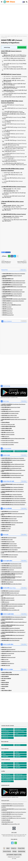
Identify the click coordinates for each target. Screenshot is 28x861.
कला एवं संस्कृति (4, 765)
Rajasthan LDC (5, 735)
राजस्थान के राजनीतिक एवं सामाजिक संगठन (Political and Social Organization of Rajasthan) (12, 626)
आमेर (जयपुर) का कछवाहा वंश (6, 678)
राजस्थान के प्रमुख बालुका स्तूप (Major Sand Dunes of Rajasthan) (14, 812)
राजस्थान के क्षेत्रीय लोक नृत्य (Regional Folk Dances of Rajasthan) (14, 502)
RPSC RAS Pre (18, 729)
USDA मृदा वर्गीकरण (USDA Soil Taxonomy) (10, 554)
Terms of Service (7, 851)
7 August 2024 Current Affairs (8, 444)
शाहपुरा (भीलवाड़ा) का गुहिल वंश (6, 690)
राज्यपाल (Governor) (5, 436)
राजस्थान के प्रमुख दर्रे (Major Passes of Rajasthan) (11, 816)
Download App (21, 851)
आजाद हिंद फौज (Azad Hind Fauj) (8, 569)
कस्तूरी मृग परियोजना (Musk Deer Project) (9, 518)
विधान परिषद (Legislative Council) (8, 432)
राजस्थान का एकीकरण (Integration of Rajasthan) (11, 628)
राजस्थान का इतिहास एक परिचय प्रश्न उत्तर (8, 426)
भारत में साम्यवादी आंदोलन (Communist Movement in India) (12, 571)
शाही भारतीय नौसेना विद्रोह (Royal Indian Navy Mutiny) (12, 583)
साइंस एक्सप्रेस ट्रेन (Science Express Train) (10, 520)
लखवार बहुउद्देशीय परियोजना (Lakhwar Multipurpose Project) (14, 280)
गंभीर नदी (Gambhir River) (8, 302)
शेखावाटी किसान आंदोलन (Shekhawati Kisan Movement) (12, 638)
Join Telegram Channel (6, 451)
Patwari (16, 733)
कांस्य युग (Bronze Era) (6, 661)
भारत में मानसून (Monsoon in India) (8, 541)
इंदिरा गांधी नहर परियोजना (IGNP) (8, 278)
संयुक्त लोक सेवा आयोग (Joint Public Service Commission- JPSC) (13, 604)
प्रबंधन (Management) (6, 781)
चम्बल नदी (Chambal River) (8, 308)
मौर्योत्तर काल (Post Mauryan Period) (8, 657)
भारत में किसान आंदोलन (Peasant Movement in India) (11, 565)
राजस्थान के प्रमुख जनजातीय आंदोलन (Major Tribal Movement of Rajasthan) (13, 633)
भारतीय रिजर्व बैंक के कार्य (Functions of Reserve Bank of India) (13, 438)
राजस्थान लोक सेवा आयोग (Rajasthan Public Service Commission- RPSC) (13, 420)
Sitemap (14, 851)
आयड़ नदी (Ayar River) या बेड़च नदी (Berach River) (12, 304)
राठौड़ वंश (3, 688)
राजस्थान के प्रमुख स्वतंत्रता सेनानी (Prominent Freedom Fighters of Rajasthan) (13, 623)
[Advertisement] (14, 19)
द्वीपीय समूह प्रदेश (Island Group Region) (9, 537)
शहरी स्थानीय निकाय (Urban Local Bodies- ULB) (10, 610)
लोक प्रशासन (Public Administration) (21, 776)
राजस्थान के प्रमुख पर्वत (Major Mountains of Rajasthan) (12, 803)
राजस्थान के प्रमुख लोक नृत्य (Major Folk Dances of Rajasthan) (13, 504)
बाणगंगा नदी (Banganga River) (8, 314)
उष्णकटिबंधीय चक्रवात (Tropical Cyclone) (9, 543)
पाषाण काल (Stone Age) (6, 665)
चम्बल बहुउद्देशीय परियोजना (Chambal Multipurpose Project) (14, 291)
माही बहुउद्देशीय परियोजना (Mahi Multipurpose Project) (12, 289)
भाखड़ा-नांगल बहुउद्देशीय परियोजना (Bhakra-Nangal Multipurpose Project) (14, 287)
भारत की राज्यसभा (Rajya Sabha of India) (9, 415)
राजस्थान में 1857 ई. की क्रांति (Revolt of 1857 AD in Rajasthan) (14, 818)
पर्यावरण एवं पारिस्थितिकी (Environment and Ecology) (8, 779)
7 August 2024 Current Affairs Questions (10, 442)
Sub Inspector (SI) (5, 733)
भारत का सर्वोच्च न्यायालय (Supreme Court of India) (11, 407)
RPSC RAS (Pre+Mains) (19, 731)
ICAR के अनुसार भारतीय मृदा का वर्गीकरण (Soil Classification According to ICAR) (14, 552)
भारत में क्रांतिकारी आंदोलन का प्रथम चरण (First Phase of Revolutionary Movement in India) (11, 577)
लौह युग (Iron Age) (5, 659)
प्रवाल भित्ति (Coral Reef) (6, 528)
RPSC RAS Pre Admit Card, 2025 (8, 424)
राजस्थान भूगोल (7, 36)
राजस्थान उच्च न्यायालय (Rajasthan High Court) (10, 417)
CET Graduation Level (19, 735)
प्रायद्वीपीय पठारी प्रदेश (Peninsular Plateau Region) (11, 547)
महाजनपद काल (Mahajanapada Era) (8, 649)
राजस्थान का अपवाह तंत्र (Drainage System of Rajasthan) (13, 300)
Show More (24, 401)
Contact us (13, 848)
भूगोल (3, 745)
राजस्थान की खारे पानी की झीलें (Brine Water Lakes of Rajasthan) (12, 296)
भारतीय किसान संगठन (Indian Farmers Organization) (12, 567)
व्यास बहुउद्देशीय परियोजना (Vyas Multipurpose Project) (12, 284)
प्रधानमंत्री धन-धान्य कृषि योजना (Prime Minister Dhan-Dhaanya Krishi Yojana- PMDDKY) (13, 405)
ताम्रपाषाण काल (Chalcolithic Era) (8, 663)
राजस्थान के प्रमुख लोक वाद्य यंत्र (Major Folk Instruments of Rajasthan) (12, 492)
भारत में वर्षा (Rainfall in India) (7, 539)
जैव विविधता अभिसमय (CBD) (6, 526)
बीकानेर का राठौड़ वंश (5, 684)
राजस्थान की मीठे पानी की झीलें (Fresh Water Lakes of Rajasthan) (14, 298)
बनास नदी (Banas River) (7, 306)
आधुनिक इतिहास (17, 745)
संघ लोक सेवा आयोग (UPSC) (6, 409)
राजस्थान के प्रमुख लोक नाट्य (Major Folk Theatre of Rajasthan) (13, 498)
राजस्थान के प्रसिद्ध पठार (6, 422)
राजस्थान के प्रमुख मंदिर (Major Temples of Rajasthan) (12, 494)
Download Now (22, 47)
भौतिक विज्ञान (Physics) (6, 774)
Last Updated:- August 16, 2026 (14, 854)
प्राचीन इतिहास (17, 754)
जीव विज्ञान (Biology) (18, 774)
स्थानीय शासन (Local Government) (8, 608)
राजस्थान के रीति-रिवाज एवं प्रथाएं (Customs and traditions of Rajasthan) (12, 485)
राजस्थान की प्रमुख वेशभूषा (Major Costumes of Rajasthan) (12, 487)
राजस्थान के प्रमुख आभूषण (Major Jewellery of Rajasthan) (12, 489)
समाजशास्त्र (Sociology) (19, 779)
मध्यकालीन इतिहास (5, 756)
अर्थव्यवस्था (17, 752)
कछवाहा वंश (3, 680)
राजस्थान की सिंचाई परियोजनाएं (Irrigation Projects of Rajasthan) (12, 276)
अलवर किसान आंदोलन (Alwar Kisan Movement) (10, 640)
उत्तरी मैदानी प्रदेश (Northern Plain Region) (10, 549)
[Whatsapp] (9, 256)
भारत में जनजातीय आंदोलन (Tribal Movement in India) (11, 563)
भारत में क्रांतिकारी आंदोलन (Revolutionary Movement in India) (13, 580)
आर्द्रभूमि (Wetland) (5, 530)
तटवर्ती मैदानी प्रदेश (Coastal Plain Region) (9, 545)
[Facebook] (12, 256)
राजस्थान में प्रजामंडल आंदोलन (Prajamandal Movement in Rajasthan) (12, 620)
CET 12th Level (5, 737)
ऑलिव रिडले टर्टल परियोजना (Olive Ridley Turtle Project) (12, 516)
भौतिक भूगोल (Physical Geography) (8, 776)
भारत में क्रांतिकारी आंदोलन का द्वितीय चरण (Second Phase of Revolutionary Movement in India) (11, 574)
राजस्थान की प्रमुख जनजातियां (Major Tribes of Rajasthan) (12, 496)
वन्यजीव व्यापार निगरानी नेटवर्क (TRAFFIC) (8, 524)
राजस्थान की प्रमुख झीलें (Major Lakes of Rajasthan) (12, 293)
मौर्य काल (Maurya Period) (7, 647)
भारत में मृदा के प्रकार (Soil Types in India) (9, 556)
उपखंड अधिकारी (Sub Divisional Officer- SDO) (11, 824)
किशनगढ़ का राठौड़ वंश (5, 682)
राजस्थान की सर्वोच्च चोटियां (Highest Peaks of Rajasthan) (12, 814)
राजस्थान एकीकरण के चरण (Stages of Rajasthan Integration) (13, 630)
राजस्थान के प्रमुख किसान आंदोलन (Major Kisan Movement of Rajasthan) (12, 636)
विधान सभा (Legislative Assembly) (8, 434)
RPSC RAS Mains (5, 731)
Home (2, 36)
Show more (23, 269)
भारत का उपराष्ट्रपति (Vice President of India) (10, 413)
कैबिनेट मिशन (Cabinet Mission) (7, 581)
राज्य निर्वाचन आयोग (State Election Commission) (11, 411)
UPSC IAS (4, 729)
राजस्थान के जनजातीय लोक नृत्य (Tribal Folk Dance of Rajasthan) (13, 500)
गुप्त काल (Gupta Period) (6, 655)
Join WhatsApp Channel (20, 451)
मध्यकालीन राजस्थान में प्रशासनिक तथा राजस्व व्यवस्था (10, 674)
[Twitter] (15, 256)
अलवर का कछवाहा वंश (5, 676)
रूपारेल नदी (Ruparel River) (8, 312)
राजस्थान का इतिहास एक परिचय (7, 428)
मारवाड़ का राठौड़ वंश (5, 686)
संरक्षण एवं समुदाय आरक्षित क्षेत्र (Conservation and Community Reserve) (13, 514)
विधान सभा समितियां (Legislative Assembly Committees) (12, 606)
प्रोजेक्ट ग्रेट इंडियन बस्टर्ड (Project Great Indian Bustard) (12, 522)
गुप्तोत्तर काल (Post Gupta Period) (8, 653)
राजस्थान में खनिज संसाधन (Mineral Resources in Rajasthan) (14, 273)
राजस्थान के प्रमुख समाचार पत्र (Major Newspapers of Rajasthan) (14, 617)
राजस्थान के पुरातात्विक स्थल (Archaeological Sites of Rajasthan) (14, 651)
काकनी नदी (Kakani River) (7, 310)
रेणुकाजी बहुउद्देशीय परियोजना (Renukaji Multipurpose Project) (14, 282)
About (8, 848)
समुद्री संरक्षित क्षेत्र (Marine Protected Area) (10, 511)
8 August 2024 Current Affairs (8, 440)
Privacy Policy (21, 848)
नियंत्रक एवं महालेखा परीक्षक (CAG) (7, 430)
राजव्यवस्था (4, 754)
